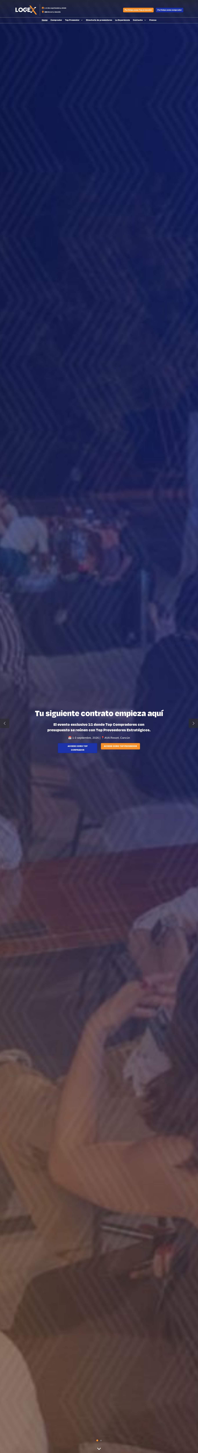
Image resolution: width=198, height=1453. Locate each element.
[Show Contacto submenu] (145, 20)
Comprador (56, 20)
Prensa (152, 20)
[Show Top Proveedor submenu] (82, 20)
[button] (138, 10)
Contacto (138, 20)
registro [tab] (97, 1440)
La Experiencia (122, 20)
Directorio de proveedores (99, 20)
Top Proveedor (72, 20)
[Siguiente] (193, 723)
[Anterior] (4, 723)
